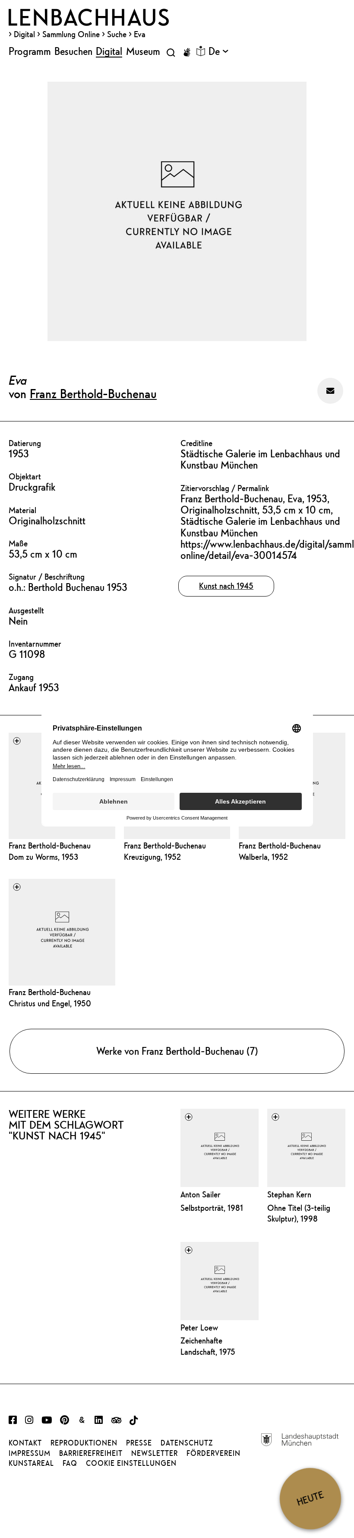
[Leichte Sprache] (200, 51)
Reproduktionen (84, 1443)
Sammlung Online (71, 34)
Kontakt (25, 1443)
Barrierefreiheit (91, 1453)
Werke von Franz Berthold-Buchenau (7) (177, 1051)
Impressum (30, 1453)
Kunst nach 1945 (226, 585)
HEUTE (310, 1498)
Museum (143, 51)
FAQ (70, 1463)
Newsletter (154, 1453)
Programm (30, 51)
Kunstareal (31, 1463)
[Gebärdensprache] (187, 52)
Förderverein (213, 1453)
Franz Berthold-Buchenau (93, 393)
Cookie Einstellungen (131, 1463)
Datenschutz (187, 1443)
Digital (24, 34)
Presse (139, 1443)
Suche (116, 34)
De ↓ (218, 51)
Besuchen (73, 51)
